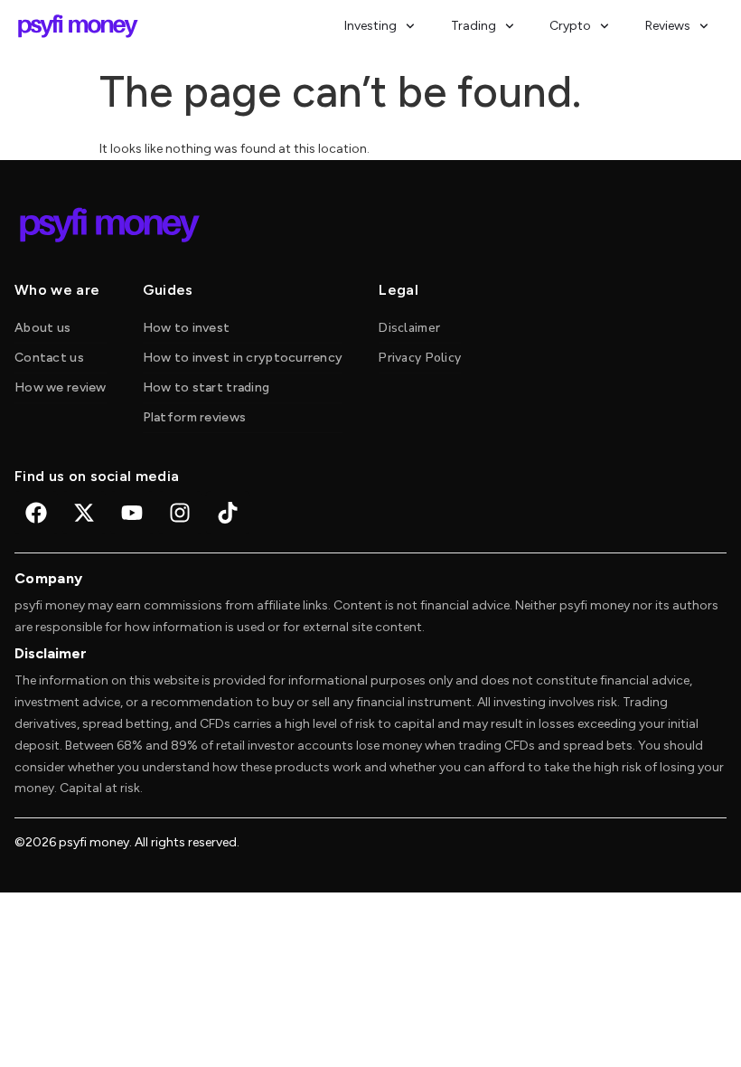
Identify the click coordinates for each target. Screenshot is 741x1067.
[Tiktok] (227, 512)
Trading (473, 25)
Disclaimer (409, 327)
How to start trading (206, 387)
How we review (60, 387)
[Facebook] (36, 512)
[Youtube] (132, 512)
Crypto (570, 25)
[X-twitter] (84, 512)
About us (42, 327)
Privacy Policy (420, 357)
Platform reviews (194, 417)
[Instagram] (180, 512)
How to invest (186, 327)
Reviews (667, 25)
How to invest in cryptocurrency (243, 357)
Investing (370, 25)
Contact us (49, 357)
